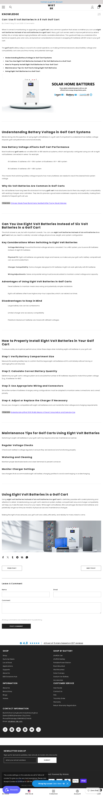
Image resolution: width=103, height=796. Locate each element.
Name (4, 590)
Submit (47, 760)
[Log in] (92, 7)
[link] (77, 792)
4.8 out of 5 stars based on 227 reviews (63, 643)
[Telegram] (17, 557)
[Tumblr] (12, 557)
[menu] (3, 7)
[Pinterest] (18, 729)
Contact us (45, 2)
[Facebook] (3, 557)
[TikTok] (25, 729)
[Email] (22, 557)
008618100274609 (24, 718)
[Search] (10, 7)
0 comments (29, 23)
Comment (6, 600)
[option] (51, 2)
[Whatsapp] (27, 557)
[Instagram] (11, 729)
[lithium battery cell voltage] (51, 93)
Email (55, 590)
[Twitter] (8, 557)
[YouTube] (31, 729)
